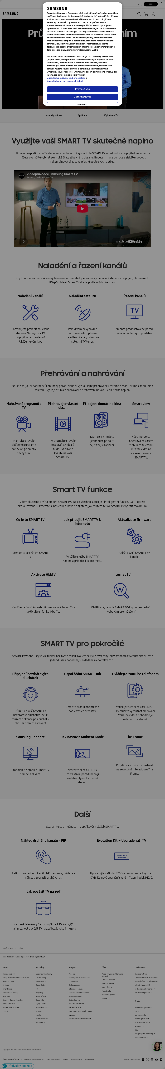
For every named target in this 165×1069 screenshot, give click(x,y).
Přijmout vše (82, 89)
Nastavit (83, 104)
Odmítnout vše (83, 97)
